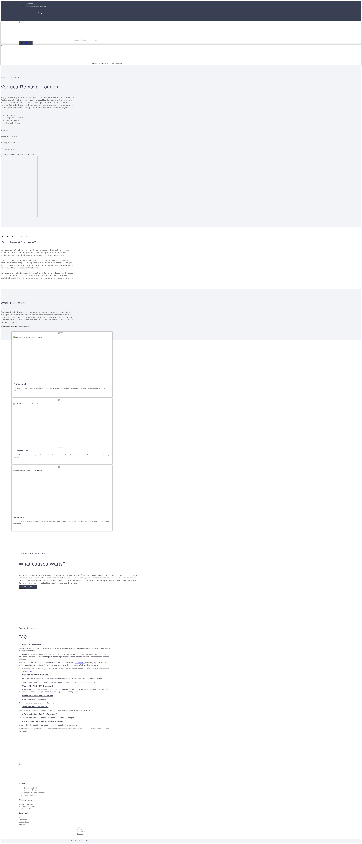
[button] (26, 43)
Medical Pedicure (19, 268)
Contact (22, 824)
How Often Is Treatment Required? (37, 696)
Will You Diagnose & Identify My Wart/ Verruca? (43, 721)
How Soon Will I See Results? (35, 707)
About (76, 40)
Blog (95, 40)
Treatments (86, 40)
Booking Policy (24, 822)
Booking (119, 63)
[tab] (65, 645)
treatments (79, 663)
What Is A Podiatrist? (31, 645)
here (29, 671)
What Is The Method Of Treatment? (37, 686)
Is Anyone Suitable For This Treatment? (39, 714)
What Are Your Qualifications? (35, 675)
